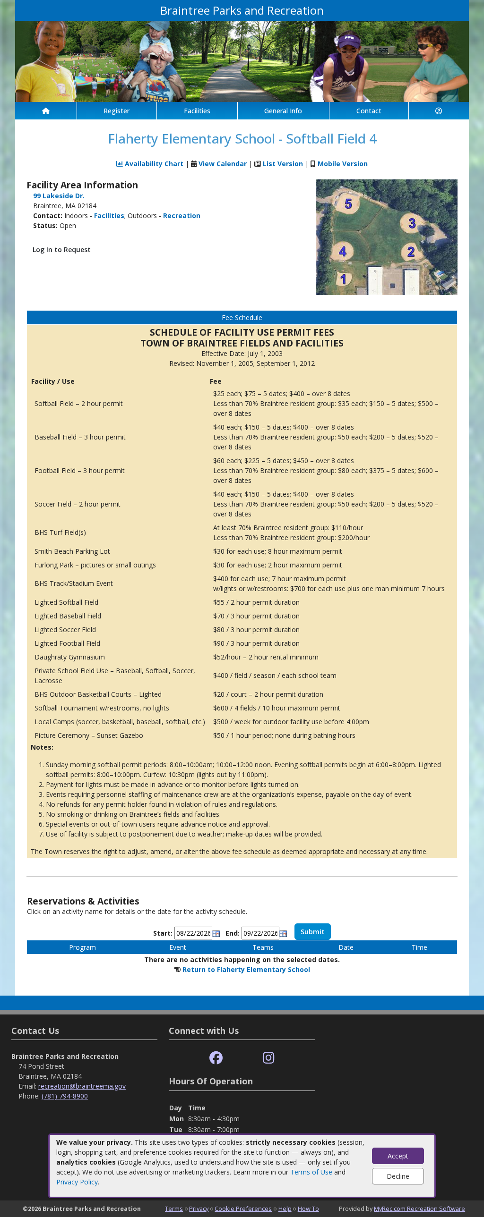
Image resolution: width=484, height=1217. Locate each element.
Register (117, 110)
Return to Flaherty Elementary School (246, 969)
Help (285, 1208)
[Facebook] (216, 1058)
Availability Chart (153, 163)
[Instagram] (269, 1058)
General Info (283, 110)
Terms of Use (311, 1171)
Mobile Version (343, 163)
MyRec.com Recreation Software (419, 1208)
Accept (398, 1155)
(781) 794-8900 (65, 1095)
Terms (174, 1208)
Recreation (181, 215)
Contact (368, 110)
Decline (398, 1176)
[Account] (439, 110)
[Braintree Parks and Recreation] (242, 60)
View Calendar (223, 163)
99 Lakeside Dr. (59, 195)
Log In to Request (62, 249)
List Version (283, 163)
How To (308, 1208)
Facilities (197, 110)
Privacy (198, 1208)
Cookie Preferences (243, 1208)
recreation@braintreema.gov (82, 1086)
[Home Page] (46, 110)
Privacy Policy (77, 1181)
